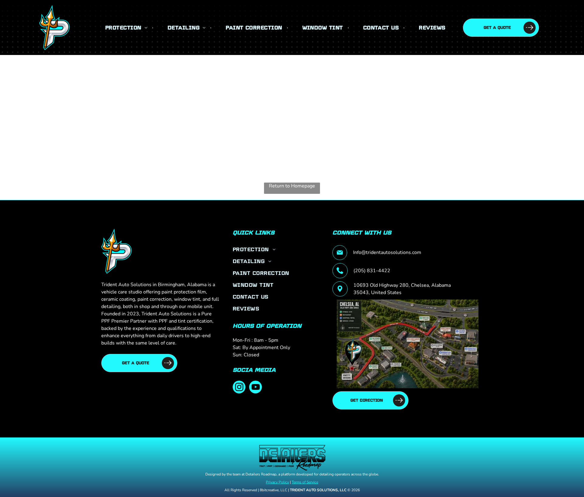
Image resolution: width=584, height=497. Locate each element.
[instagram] (239, 388)
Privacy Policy (277, 482)
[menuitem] (127, 27)
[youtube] (255, 388)
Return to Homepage (292, 186)
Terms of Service (305, 482)
